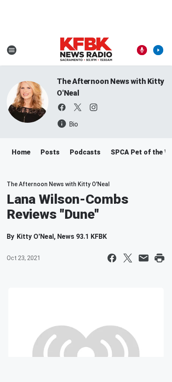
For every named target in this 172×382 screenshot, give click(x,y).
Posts (50, 152)
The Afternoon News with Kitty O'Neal (58, 184)
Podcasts (85, 152)
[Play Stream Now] (158, 50)
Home (21, 152)
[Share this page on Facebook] (112, 258)
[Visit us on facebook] (62, 107)
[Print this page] (159, 258)
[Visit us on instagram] (94, 107)
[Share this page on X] (128, 258)
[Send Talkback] (142, 50)
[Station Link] (86, 50)
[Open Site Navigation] (12, 50)
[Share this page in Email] (143, 258)
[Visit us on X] (78, 107)
